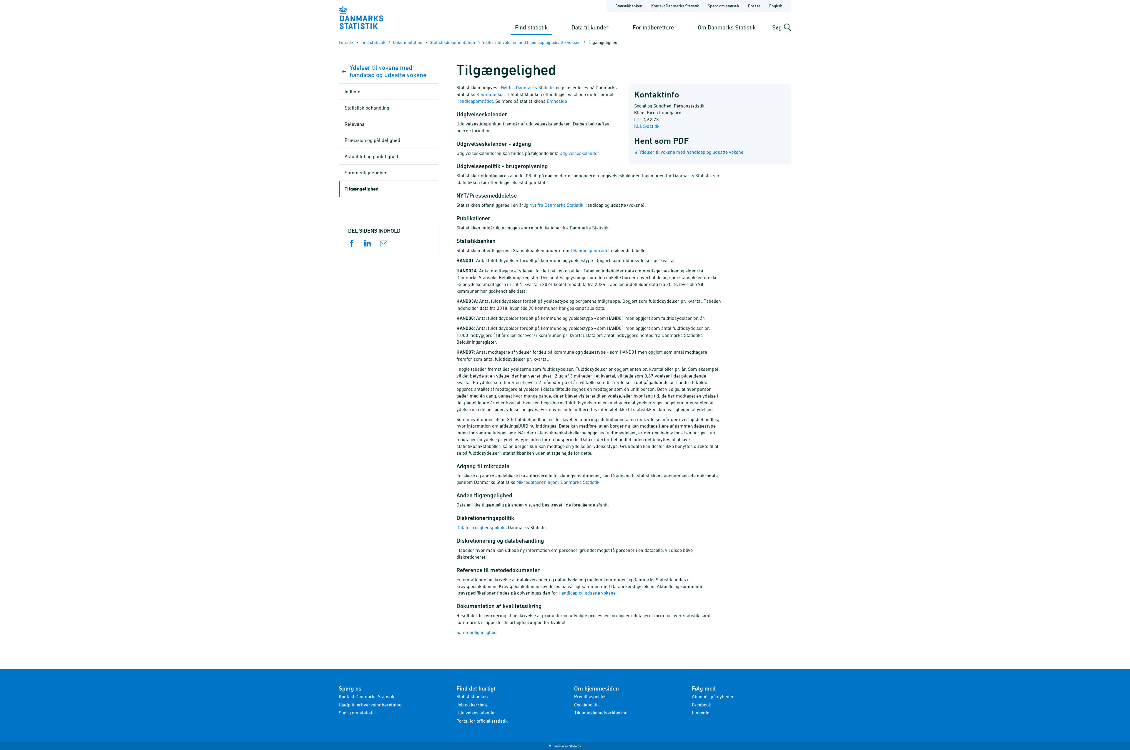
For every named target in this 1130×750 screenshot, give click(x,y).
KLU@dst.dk (646, 126)
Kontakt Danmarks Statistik (675, 5)
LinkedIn (700, 712)
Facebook (701, 704)
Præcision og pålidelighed (372, 140)
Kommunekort (491, 94)
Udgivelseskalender (579, 153)
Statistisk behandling (367, 108)
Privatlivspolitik (590, 696)
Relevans (354, 124)
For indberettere (653, 27)
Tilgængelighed (361, 189)
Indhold (352, 92)
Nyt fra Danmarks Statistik (528, 87)
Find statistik (531, 27)
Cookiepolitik (587, 704)
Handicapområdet (474, 101)
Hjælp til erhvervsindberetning (370, 704)
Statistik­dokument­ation (452, 42)
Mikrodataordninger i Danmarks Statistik (557, 482)
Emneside (557, 101)
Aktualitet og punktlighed (371, 156)
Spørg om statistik (723, 5)
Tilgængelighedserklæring (600, 712)
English (775, 5)
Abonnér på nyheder (713, 696)
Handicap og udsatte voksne (587, 592)
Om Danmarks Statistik (727, 27)
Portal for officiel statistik (482, 720)
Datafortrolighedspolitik (480, 527)
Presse (754, 5)
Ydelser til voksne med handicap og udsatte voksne (531, 42)
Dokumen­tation (407, 42)
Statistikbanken (628, 5)
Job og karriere (472, 704)
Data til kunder (590, 27)
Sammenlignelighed (476, 632)
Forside (346, 42)
